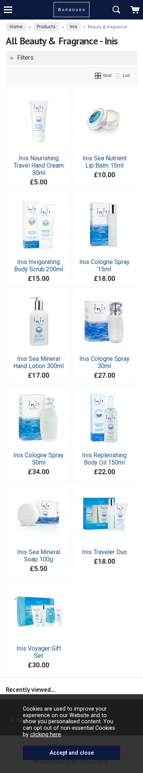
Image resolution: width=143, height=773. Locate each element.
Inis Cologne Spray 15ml (104, 265)
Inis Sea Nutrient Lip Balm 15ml (104, 162)
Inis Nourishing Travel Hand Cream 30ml (39, 165)
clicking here (45, 734)
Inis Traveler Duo (104, 552)
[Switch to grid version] (98, 75)
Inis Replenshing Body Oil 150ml (104, 459)
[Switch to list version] (118, 75)
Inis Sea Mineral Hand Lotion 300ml (38, 362)
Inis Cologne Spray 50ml (38, 459)
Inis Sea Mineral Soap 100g (38, 555)
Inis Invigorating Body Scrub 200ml (38, 265)
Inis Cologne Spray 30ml (104, 362)
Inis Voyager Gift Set (38, 652)
